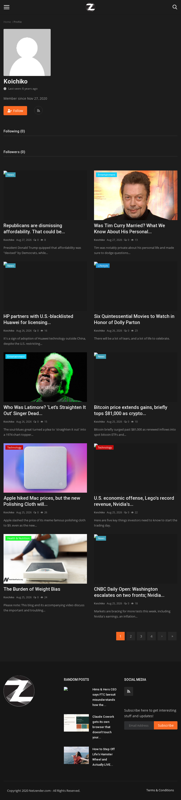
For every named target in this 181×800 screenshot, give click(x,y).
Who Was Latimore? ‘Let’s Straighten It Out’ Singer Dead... (45, 410)
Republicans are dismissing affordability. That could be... (34, 228)
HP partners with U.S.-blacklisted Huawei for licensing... (38, 319)
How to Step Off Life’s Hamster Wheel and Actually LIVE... (103, 756)
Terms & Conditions (160, 790)
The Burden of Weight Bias (32, 589)
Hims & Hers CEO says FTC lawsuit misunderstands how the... (104, 697)
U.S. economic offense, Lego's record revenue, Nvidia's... (134, 501)
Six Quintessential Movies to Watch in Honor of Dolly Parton (134, 319)
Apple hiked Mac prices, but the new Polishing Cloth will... (42, 501)
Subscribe (166, 725)
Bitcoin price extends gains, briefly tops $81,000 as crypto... (130, 410)
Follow (18, 110)
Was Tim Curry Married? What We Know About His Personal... (129, 228)
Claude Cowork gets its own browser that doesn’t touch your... (103, 727)
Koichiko (9, 240)
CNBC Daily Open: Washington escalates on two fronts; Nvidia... (129, 592)
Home (7, 22)
